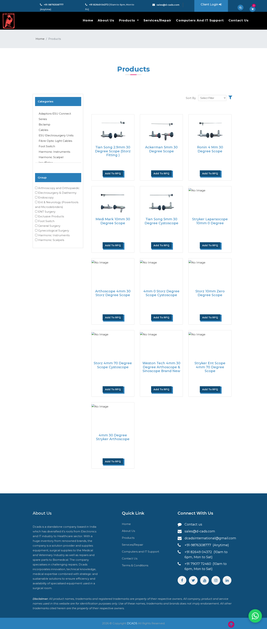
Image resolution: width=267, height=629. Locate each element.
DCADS (132, 623)
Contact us (193, 524)
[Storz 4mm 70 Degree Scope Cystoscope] (113, 344)
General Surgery (49, 226)
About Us (106, 20)
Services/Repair (157, 20)
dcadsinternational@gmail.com (210, 538)
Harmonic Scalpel (51, 157)
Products (127, 20)
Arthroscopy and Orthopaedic (59, 188)
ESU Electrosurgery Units (56, 135)
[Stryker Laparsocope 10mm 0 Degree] (210, 200)
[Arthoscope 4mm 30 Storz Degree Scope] (113, 272)
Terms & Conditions (135, 565)
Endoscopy (46, 197)
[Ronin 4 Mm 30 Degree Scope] (210, 128)
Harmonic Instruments (54, 151)
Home (88, 20)
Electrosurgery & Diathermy (57, 192)
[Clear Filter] (230, 97)
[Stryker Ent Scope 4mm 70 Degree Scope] (210, 344)
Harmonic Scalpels (51, 240)
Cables (43, 130)
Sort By (191, 98)
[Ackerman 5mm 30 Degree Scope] (161, 128)
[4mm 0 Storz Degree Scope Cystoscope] (161, 272)
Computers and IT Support (200, 20)
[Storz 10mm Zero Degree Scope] (210, 272)
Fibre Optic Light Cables (55, 141)
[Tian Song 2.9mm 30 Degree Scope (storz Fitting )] (113, 128)
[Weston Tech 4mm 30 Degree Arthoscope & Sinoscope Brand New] (161, 344)
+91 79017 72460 (198, 564)
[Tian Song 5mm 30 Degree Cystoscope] (161, 200)
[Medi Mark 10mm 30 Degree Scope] (113, 200)
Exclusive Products (51, 216)
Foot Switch (47, 146)
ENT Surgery (46, 211)
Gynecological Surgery (53, 230)
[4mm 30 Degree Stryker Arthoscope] (113, 416)
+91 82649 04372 (99, 4)
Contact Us (238, 20)
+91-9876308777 (53, 4)
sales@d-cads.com (168, 4)
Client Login (210, 4)
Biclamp (44, 124)
